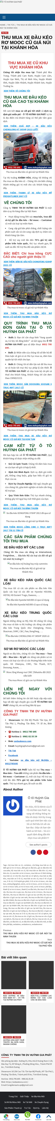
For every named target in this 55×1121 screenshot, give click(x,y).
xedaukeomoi (37, 924)
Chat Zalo (17, 1119)
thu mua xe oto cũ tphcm (21, 919)
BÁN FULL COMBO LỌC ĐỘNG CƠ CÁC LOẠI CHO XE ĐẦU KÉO (41, 998)
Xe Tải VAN (27, 1102)
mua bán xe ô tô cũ (15, 878)
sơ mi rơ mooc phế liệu (42, 886)
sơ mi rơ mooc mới (26, 886)
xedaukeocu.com (22, 741)
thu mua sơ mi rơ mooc (34, 892)
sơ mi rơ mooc (31, 884)
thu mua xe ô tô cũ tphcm (38, 913)
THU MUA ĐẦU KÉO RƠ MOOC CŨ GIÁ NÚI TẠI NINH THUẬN (27, 933)
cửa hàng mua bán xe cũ (41, 865)
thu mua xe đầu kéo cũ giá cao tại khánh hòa (31, 900)
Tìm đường (6, 1119)
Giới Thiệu (24, 1096)
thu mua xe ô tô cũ (20, 913)
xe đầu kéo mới (40, 921)
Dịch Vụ (8, 993)
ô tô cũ (10, 881)
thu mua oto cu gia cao (15, 892)
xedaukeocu (26, 924)
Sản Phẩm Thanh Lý (13, 1108)
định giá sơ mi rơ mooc (12, 868)
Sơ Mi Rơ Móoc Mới (12, 1102)
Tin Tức (5, 33)
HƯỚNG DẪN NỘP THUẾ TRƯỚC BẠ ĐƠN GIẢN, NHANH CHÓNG (13, 1042)
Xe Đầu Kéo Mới (38, 1096)
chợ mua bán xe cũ (15, 865)
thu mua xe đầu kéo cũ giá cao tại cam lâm (26, 895)
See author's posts (38, 844)
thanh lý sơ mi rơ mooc (12, 889)
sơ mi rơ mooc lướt (10, 886)
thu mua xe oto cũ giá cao (25, 916)
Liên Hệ (45, 1108)
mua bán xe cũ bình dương (41, 873)
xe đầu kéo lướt (28, 921)
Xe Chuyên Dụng (42, 1102)
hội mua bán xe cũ (18, 870)
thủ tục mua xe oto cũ (40, 919)
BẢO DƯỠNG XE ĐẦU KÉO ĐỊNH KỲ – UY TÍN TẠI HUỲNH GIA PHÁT (13, 998)
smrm (23, 884)
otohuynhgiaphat (13, 884)
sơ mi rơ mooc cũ (44, 884)
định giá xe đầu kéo (29, 868)
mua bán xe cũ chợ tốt (12, 876)
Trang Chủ (13, 1096)
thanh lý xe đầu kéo (29, 889)
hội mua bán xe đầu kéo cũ (36, 870)
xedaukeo (17, 924)
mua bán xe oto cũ (31, 878)
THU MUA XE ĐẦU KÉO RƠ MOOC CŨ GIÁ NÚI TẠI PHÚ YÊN (29, 943)
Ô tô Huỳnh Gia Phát (38, 799)
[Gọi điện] (27, 1115)
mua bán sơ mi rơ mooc (21, 873)
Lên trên (48, 1119)
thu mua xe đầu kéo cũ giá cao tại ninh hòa (25, 908)
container (27, 865)
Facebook (38, 1119)
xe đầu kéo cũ (15, 921)
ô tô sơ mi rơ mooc (37, 881)
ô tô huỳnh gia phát (21, 881)
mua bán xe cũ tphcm (30, 876)
